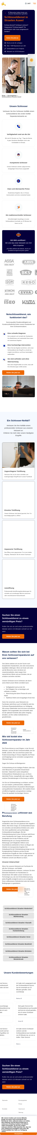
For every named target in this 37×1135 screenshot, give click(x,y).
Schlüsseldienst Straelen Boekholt (18, 944)
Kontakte (4, 1109)
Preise (20, 1104)
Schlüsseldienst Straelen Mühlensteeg (18, 915)
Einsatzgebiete (22, 1100)
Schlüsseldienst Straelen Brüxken (18, 951)
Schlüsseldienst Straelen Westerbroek (18, 958)
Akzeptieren (18, 1134)
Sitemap (20, 1112)
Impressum (21, 1109)
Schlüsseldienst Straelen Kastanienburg (18, 930)
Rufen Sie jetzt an (12, 38)
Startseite (5, 1100)
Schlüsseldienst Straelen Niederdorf (18, 908)
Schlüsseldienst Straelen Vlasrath (18, 923)
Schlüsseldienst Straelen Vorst (18, 937)
